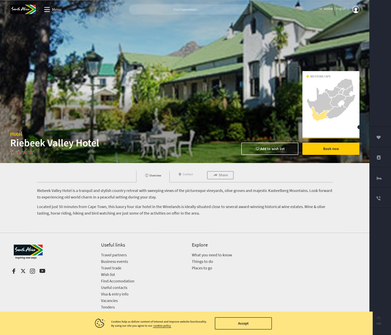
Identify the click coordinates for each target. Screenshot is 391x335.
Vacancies (109, 300)
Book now (331, 148)
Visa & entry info (115, 293)
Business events (114, 261)
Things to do (202, 261)
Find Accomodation (117, 280)
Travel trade (111, 267)
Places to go (202, 267)
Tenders (108, 307)
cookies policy (162, 325)
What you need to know (212, 254)
